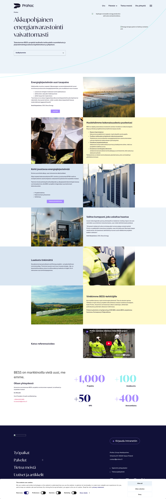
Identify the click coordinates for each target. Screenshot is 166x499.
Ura (103, 6)
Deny (139, 494)
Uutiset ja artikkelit (29, 474)
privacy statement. (98, 487)
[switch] (43, 492)
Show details (84, 493)
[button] (63, 53)
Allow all (139, 483)
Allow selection (139, 489)
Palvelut (112, 6)
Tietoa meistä (126, 6)
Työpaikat (21, 452)
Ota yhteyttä (140, 6)
